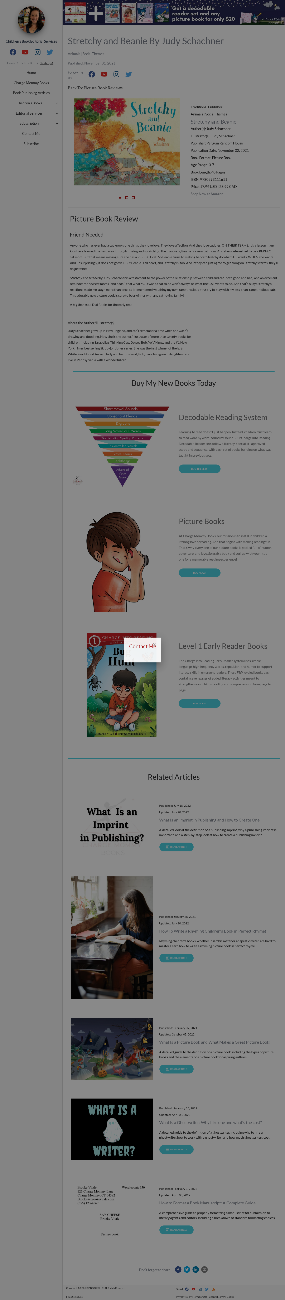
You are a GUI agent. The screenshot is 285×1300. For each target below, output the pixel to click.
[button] (142, 658)
